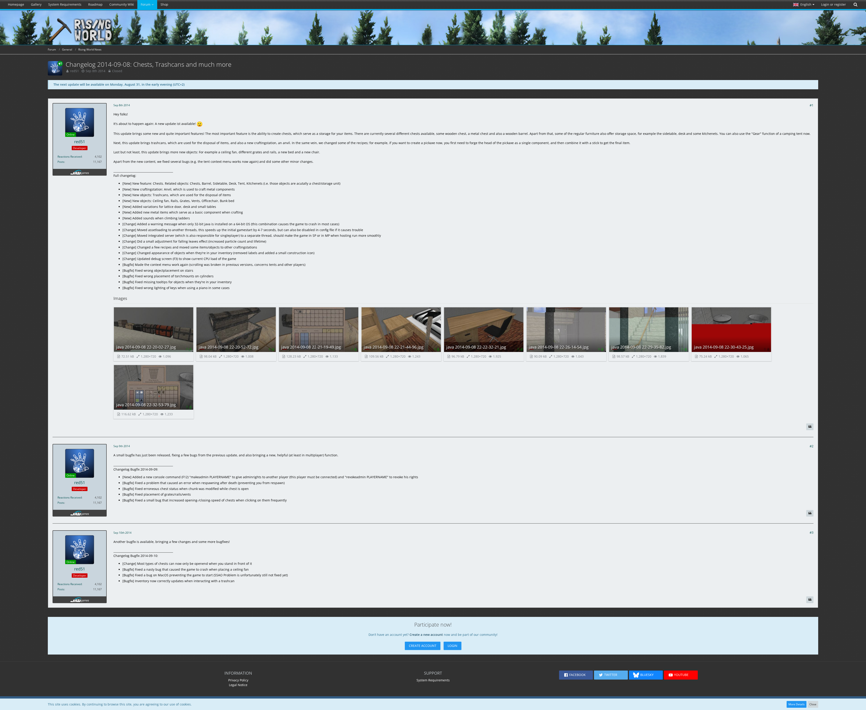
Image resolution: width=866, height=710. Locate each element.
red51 (74, 71)
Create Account (422, 645)
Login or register (833, 4)
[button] (804, 4)
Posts (61, 162)
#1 (811, 105)
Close (812, 704)
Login (452, 645)
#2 (811, 446)
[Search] (855, 4)
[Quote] (809, 426)
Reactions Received (70, 157)
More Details (796, 704)
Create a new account (426, 634)
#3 (811, 532)
